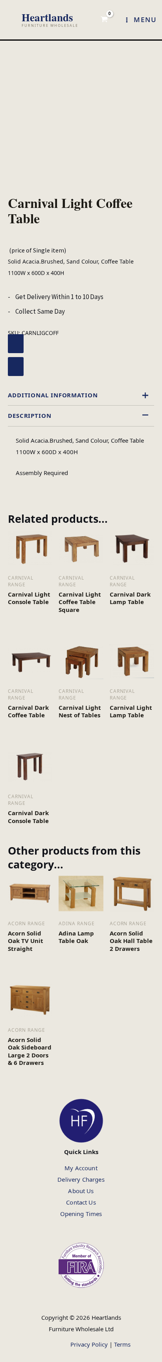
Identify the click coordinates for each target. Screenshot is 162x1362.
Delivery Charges (80, 1179)
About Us (81, 1191)
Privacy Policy (89, 1344)
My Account (81, 1168)
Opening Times (81, 1214)
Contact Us (81, 1202)
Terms (122, 1344)
